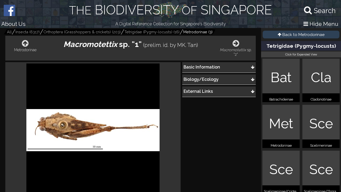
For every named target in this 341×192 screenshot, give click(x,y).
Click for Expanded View (301, 54)
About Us (13, 24)
